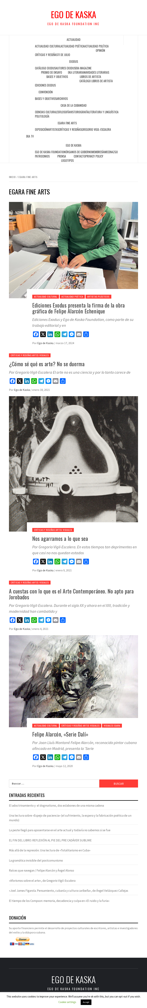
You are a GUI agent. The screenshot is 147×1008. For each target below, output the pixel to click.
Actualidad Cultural (48, 46)
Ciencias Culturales (47, 112)
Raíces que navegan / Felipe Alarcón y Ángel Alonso (41, 870)
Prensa (61, 156)
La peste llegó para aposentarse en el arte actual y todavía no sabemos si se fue (59, 830)
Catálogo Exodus (45, 68)
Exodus (73, 61)
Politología (42, 116)
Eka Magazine (83, 68)
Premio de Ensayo (51, 72)
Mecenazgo (111, 152)
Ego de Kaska (73, 14)
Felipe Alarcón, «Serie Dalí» (60, 734)
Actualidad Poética (72, 46)
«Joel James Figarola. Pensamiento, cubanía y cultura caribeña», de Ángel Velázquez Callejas (68, 891)
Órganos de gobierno (78, 152)
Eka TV (30, 136)
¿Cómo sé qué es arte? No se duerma (46, 364)
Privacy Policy (94, 156)
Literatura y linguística (103, 112)
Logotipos (67, 160)
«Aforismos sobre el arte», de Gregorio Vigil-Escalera (42, 881)
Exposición (41, 129)
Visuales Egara (112, 725)
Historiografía (79, 112)
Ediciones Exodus (45, 85)
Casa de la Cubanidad (74, 105)
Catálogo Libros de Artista (96, 81)
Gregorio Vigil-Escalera (96, 129)
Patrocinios (42, 156)
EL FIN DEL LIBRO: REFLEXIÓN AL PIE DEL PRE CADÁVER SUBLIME (50, 840)
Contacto (80, 156)
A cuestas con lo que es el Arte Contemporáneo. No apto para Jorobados (71, 594)
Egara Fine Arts (67, 123)
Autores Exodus (65, 68)
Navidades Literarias (96, 72)
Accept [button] (86, 1002)
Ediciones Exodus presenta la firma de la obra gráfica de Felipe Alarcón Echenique (78, 308)
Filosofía (64, 112)
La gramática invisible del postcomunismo (36, 860)
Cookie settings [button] (67, 1002)
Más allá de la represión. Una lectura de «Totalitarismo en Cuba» (49, 850)
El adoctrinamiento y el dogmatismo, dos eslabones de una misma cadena (56, 806)
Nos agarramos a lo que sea (60, 538)
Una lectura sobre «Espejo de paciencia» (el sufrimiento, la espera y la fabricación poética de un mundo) (70, 818)
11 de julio (64, 55)
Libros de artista (90, 77)
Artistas (53, 129)
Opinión (100, 50)
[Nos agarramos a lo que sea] (73, 463)
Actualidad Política (96, 46)
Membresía (98, 152)
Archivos (62, 99)
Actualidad (73, 39)
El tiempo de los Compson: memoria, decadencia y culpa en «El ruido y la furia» (59, 901)
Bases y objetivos (57, 77)
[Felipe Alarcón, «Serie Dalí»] (73, 681)
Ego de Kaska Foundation (50, 152)
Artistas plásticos (98, 296)
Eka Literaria (76, 72)
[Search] (131, 40)
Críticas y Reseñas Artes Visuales (30, 355)
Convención (46, 92)
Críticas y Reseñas (46, 55)
